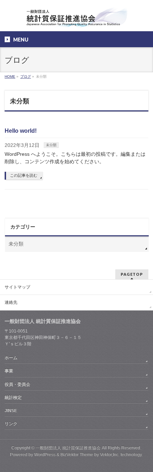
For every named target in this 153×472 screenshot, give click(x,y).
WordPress (45, 454)
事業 (9, 370)
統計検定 (13, 397)
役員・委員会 (17, 384)
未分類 (51, 145)
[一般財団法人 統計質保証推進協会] (76, 19)
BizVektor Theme (76, 454)
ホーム (11, 357)
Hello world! (21, 131)
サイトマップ (17, 287)
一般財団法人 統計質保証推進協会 (68, 447)
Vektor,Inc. (110, 454)
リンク (11, 423)
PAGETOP (132, 274)
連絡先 (11, 302)
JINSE (11, 410)
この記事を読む (23, 175)
